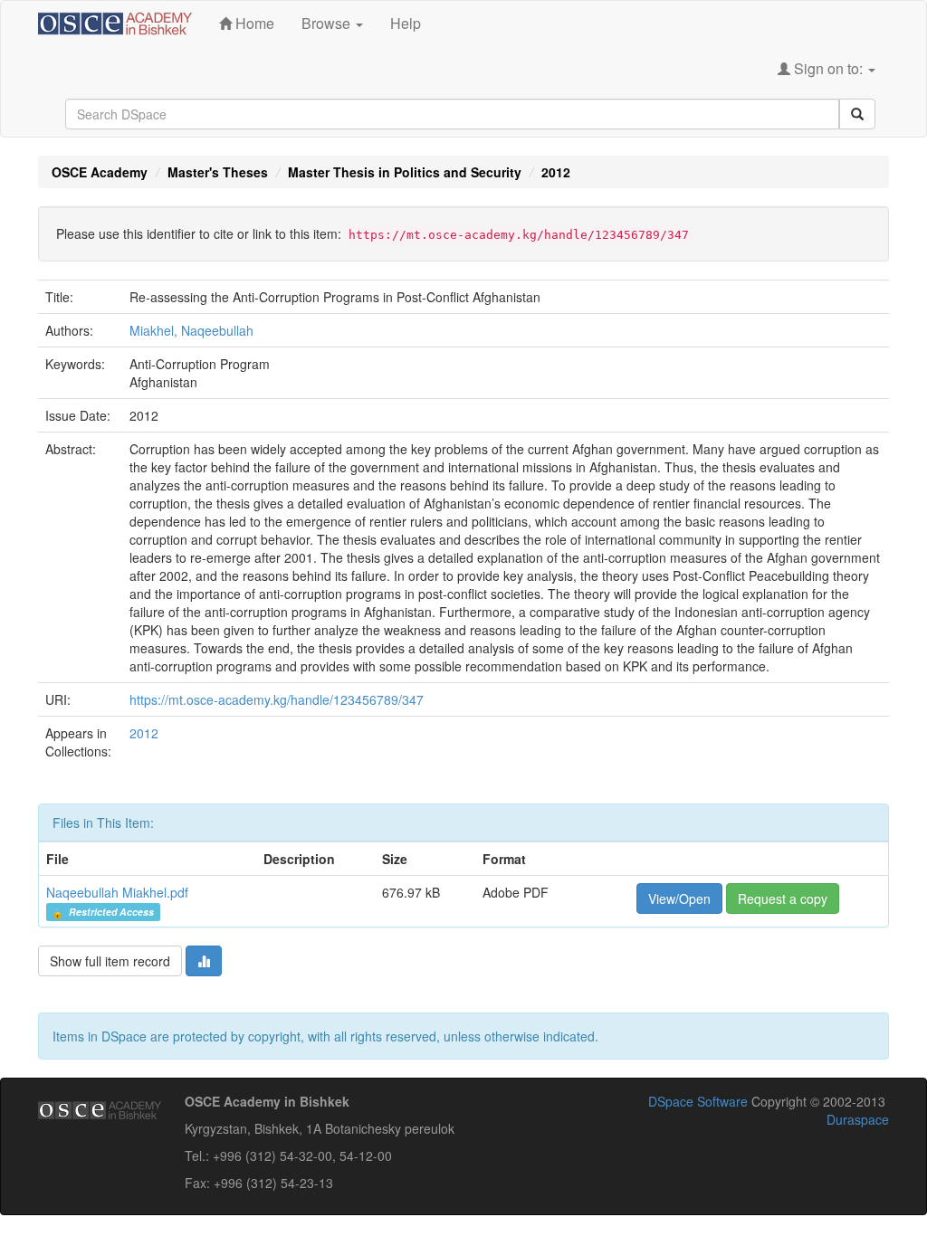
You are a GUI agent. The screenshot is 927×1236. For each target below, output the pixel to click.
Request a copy (782, 898)
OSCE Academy (100, 172)
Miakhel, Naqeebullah (191, 330)
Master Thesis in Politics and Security (404, 172)
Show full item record (110, 961)
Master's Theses (217, 172)
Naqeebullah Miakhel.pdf (117, 892)
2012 (555, 172)
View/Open (679, 898)
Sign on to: (828, 68)
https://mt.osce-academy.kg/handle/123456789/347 (276, 699)
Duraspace (858, 1119)
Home (253, 23)
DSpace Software (698, 1101)
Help (405, 23)
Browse (327, 23)
